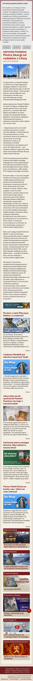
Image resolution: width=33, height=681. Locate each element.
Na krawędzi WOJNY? (12, 589)
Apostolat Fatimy (26, 679)
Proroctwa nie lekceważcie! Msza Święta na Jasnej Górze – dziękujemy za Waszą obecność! (16, 547)
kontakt (27, 672)
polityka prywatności (18, 672)
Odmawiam (6, 47)
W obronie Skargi (17, 670)
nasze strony (25, 668)
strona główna (10, 668)
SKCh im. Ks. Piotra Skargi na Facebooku (15, 658)
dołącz (18, 668)
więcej (28, 350)
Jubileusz (8, 670)
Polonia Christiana (11, 573)
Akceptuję (26, 47)
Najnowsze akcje (10, 530)
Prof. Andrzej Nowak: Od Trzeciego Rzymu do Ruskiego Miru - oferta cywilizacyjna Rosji (16, 638)
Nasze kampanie (10, 552)
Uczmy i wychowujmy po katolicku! (14, 614)
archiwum (26, 670)
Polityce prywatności (20, 16)
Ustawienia (16, 47)
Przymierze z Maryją (12, 595)
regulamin (7, 672)
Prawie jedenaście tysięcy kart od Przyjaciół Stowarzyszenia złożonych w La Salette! (16, 568)
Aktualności (4, 679)
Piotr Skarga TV (10, 620)
